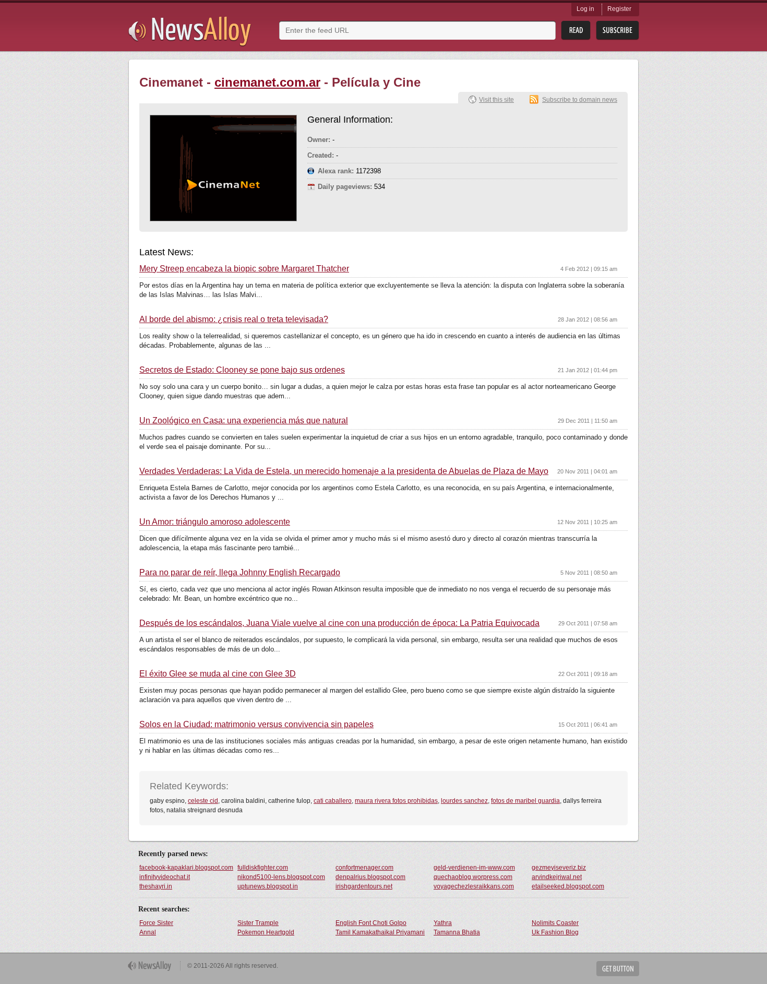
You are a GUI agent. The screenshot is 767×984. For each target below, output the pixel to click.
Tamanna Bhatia (457, 932)
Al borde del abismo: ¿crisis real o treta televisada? (233, 319)
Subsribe (617, 30)
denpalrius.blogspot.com (370, 877)
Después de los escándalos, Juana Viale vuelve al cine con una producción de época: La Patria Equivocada (339, 623)
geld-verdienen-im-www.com (474, 867)
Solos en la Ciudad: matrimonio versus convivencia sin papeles (256, 724)
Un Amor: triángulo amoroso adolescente (214, 522)
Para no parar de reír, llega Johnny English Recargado (239, 572)
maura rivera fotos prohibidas (396, 800)
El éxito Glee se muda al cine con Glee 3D (217, 674)
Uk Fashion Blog (555, 932)
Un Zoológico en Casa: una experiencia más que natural (243, 421)
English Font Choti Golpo (370, 923)
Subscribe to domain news (579, 99)
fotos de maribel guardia (525, 800)
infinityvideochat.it (164, 877)
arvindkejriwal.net (557, 877)
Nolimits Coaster (555, 923)
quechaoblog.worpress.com (473, 877)
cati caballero (333, 800)
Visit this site (496, 99)
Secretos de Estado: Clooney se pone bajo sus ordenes (242, 370)
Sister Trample (258, 923)
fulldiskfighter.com (262, 867)
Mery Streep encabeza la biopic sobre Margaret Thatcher (244, 269)
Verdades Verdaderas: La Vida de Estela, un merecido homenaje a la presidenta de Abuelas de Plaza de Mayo (343, 471)
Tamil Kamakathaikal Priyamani (380, 932)
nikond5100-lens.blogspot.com (281, 877)
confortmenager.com (364, 867)
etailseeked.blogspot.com (568, 886)
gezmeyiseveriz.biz (559, 867)
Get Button (617, 968)
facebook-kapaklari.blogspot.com (186, 867)
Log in (585, 9)
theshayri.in (155, 886)
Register (619, 9)
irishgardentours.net (363, 886)
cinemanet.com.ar (267, 82)
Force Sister (156, 923)
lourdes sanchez (464, 800)
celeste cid (203, 800)
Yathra (443, 923)
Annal (147, 932)
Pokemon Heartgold (265, 932)
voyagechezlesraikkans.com (474, 886)
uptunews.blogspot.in (267, 886)
